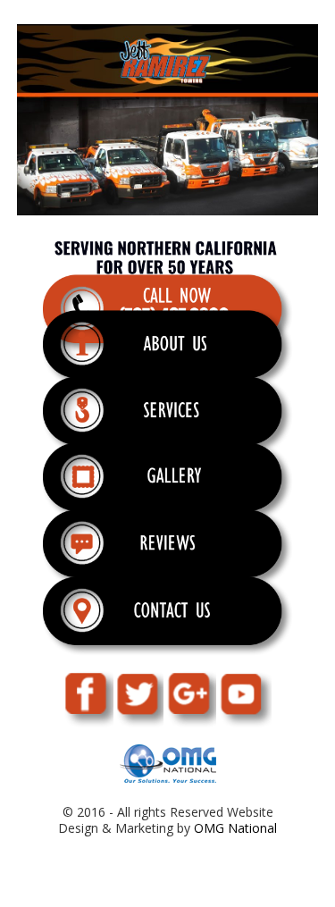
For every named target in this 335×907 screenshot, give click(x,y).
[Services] (168, 422)
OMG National (235, 827)
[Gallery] (168, 488)
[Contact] (168, 622)
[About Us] (168, 356)
